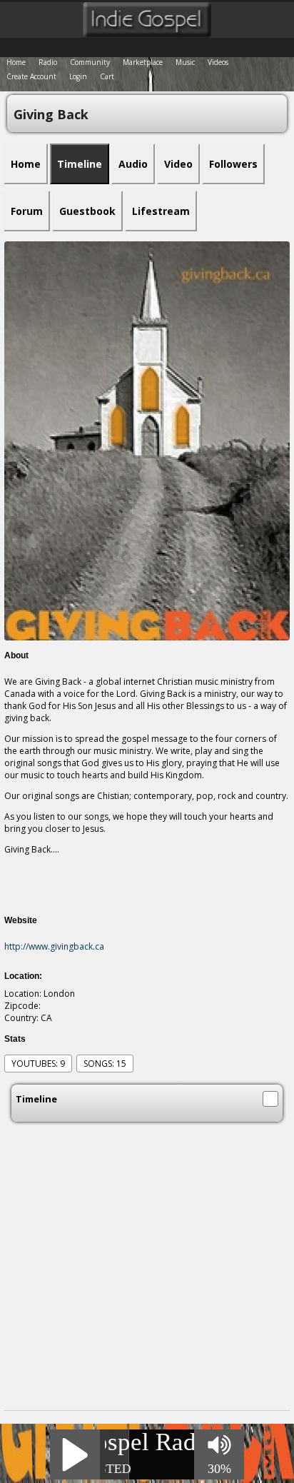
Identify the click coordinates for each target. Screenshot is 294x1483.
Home (16, 62)
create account (31, 76)
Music (185, 62)
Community (90, 62)
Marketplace (143, 62)
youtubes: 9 (38, 1063)
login (78, 76)
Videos (218, 62)
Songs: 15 (104, 1063)
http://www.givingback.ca (54, 946)
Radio (48, 62)
